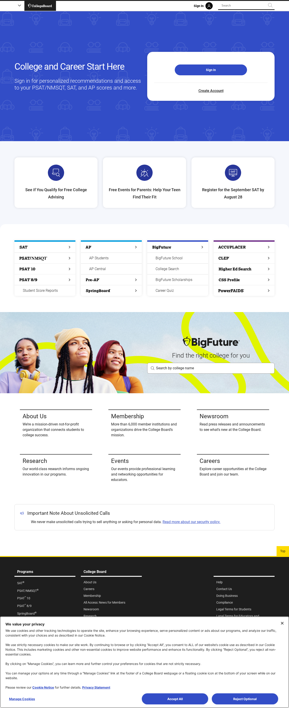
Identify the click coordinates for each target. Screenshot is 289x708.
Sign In (211, 70)
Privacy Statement (96, 687)
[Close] (282, 623)
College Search (167, 269)
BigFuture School (169, 258)
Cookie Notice (43, 687)
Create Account (211, 91)
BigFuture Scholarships (174, 280)
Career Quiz (165, 290)
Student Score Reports (40, 290)
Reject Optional (245, 699)
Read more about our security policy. (191, 522)
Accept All (175, 699)
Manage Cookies (22, 699)
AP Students (99, 258)
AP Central (97, 269)
